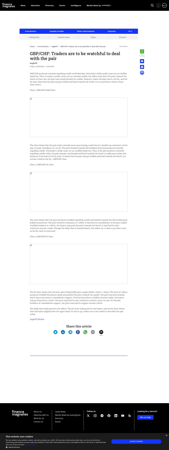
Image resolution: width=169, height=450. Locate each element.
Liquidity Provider (57, 31)
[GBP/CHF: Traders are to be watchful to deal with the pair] (55, 332)
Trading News (34, 37)
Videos (93, 37)
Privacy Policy (30, 445)
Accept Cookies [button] (136, 441)
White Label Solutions (86, 31)
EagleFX (33, 63)
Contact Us (38, 421)
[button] (56, 447)
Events (58, 421)
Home (32, 46)
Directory (59, 418)
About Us (38, 411)
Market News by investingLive (67, 415)
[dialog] (84, 441)
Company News (64, 37)
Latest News (60, 411)
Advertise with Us (41, 415)
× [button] (166, 435)
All (129, 31)
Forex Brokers (30, 31)
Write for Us (39, 418)
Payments (112, 31)
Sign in (164, 5)
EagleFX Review (37, 319)
